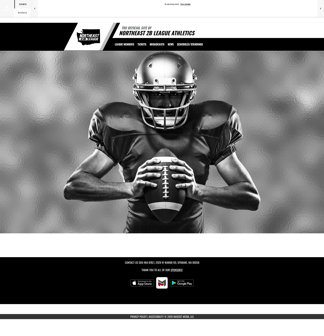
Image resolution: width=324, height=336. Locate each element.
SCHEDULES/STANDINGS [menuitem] (190, 44)
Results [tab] (22, 12)
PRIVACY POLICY (138, 317)
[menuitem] (124, 44)
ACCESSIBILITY (156, 317)
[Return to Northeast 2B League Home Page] (88, 37)
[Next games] (320, 8)
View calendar (185, 4)
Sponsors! (177, 270)
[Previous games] (34, 8)
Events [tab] (23, 4)
